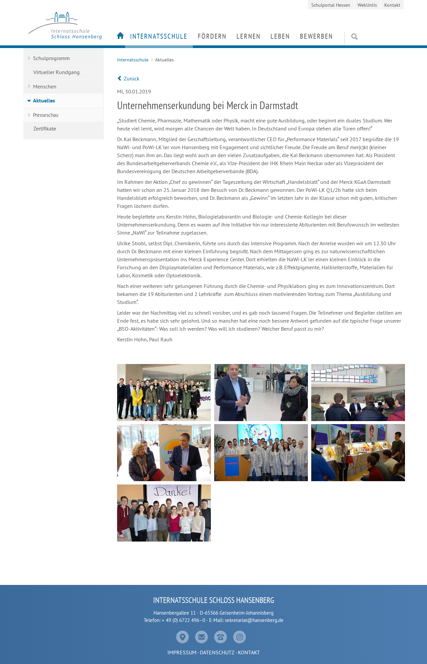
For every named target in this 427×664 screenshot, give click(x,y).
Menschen (44, 86)
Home (118, 37)
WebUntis (367, 5)
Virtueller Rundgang (56, 72)
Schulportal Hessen (330, 5)
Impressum (181, 652)
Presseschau (45, 115)
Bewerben (316, 36)
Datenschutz (217, 652)
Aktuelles (44, 100)
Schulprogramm (51, 58)
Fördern (212, 36)
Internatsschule (159, 36)
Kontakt (392, 5)
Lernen (249, 36)
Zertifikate (44, 128)
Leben (280, 36)
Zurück (130, 78)
